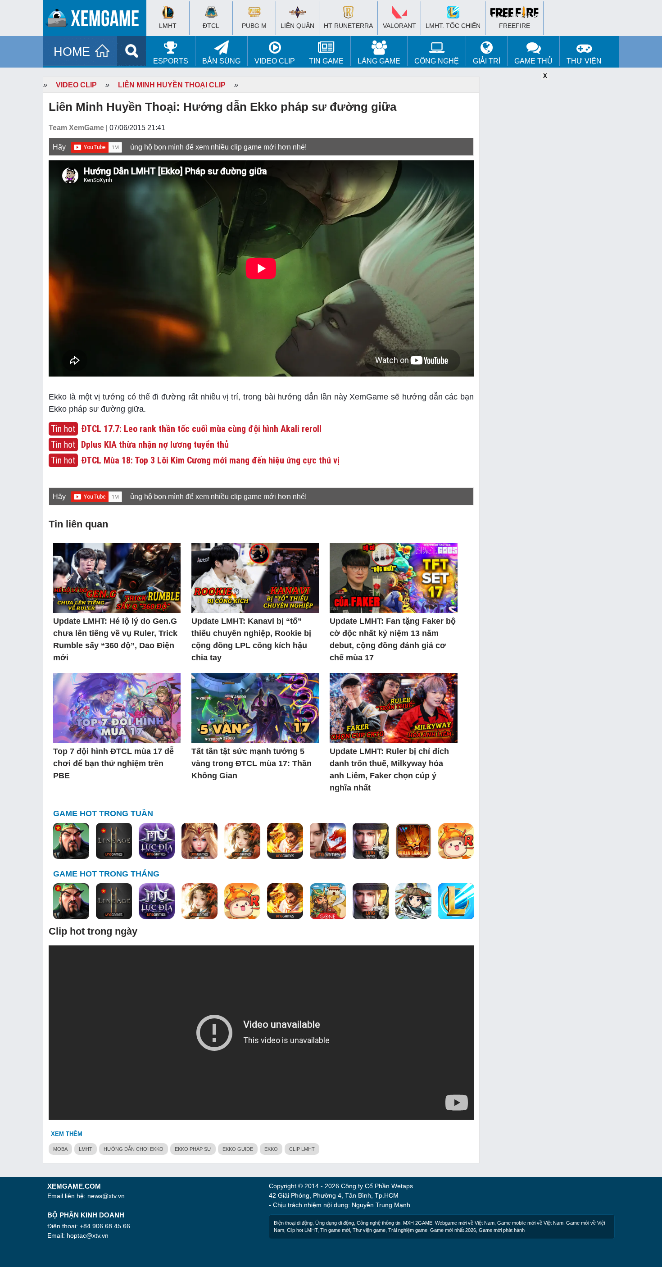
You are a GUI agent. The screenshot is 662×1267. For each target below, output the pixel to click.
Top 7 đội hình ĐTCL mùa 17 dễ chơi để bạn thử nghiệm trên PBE (113, 763)
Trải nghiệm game (407, 1230)
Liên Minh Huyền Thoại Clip (172, 85)
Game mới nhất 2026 (453, 1230)
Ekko (271, 1149)
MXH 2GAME (417, 1223)
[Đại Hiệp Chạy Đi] (413, 901)
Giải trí (486, 61)
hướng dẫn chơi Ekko (133, 1149)
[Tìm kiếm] (131, 51)
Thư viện (584, 61)
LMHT (85, 1149)
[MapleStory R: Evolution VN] (456, 841)
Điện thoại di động (293, 1223)
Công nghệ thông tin (378, 1223)
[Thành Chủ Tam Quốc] (328, 901)
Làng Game (379, 61)
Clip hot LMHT (302, 1230)
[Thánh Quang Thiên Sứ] (199, 841)
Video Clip (274, 61)
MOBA (60, 1149)
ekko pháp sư (193, 1149)
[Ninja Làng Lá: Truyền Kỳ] (413, 841)
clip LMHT (302, 1149)
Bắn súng (221, 61)
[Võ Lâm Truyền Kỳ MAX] (371, 841)
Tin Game (326, 61)
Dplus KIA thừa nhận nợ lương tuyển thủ (155, 444)
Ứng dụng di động (334, 1223)
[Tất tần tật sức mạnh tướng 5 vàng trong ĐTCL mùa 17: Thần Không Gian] (255, 709)
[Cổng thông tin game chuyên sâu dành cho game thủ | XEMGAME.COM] (97, 20)
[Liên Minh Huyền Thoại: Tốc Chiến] (456, 901)
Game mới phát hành (502, 1230)
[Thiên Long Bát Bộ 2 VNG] (328, 841)
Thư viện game (369, 1230)
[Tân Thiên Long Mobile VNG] (285, 841)
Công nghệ (436, 61)
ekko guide (237, 1149)
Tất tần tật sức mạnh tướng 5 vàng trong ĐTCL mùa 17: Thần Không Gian (251, 763)
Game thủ (533, 61)
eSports (170, 61)
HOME (72, 52)
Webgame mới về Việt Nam (464, 1223)
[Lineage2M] (114, 841)
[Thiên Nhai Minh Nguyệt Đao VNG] (242, 841)
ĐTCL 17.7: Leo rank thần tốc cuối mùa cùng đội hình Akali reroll (201, 428)
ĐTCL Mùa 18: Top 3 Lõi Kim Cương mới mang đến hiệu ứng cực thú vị (210, 460)
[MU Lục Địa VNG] (157, 841)
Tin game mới (335, 1230)
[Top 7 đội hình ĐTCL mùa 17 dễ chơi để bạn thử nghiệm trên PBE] (117, 709)
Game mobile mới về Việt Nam (530, 1223)
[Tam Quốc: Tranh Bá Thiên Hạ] (71, 841)
